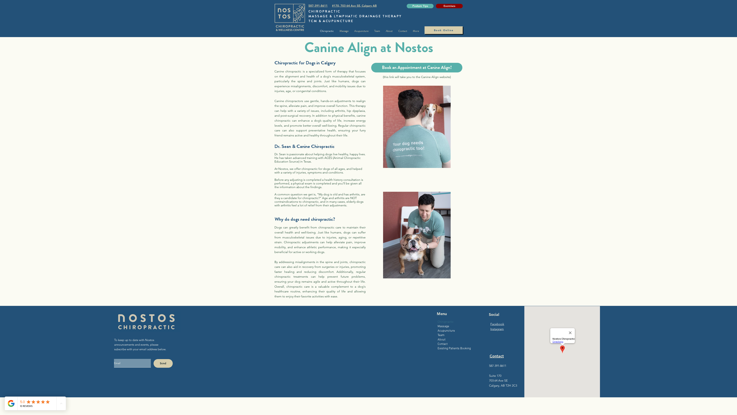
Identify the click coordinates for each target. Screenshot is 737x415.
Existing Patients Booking (454, 348)
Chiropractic (446, 322)
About (441, 340)
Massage (443, 326)
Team (441, 335)
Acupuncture (446, 331)
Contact (443, 344)
